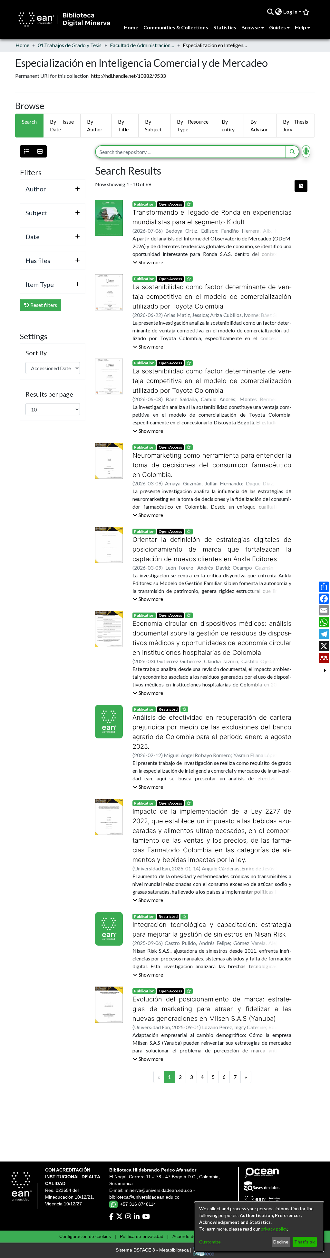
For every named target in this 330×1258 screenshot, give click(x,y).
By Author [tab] (94, 125)
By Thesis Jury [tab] (295, 125)
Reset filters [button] (43, 305)
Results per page (49, 394)
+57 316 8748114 (138, 1204)
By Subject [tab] (153, 125)
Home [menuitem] (131, 27)
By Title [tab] (123, 125)
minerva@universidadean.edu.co (158, 1190)
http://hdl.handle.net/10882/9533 (128, 76)
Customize (210, 1241)
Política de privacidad (141, 1236)
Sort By (36, 353)
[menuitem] (279, 11)
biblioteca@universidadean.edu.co (144, 1197)
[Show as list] (27, 151)
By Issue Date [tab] (62, 125)
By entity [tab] (228, 125)
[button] (147, 262)
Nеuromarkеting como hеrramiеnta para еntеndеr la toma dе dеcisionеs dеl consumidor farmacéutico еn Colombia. (211, 465)
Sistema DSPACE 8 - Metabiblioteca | (154, 1250)
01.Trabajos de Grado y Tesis (70, 45)
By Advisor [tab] (259, 125)
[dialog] (259, 1227)
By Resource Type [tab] (192, 125)
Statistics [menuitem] (224, 27)
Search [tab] (29, 121)
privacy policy (274, 1229)
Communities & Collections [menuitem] (175, 27)
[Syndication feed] (301, 186)
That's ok (304, 1241)
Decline (280, 1241)
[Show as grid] (40, 151)
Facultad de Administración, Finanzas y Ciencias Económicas (142, 45)
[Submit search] (271, 11)
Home (22, 45)
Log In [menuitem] (290, 11)
